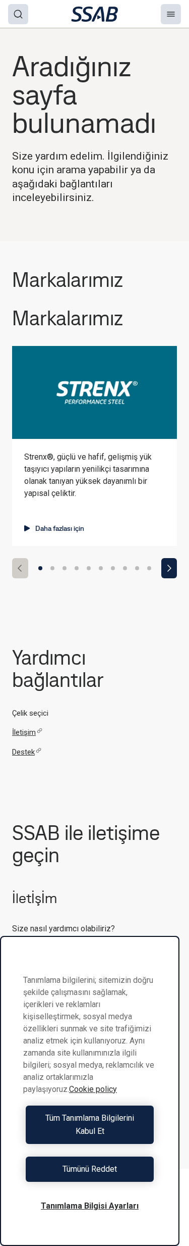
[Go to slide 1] (40, 568)
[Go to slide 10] (149, 568)
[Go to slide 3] (64, 568)
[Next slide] (169, 568)
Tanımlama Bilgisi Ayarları (90, 1206)
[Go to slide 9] (137, 568)
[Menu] (171, 14)
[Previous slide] (20, 568)
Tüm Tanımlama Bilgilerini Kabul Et (89, 1124)
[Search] (18, 14)
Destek (23, 752)
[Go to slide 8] (125, 568)
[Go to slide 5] (89, 568)
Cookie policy (93, 1089)
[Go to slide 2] (52, 568)
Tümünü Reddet (89, 1169)
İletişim (24, 732)
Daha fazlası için (59, 528)
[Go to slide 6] (101, 568)
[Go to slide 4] (77, 568)
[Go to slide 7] (113, 568)
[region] (89, 1091)
